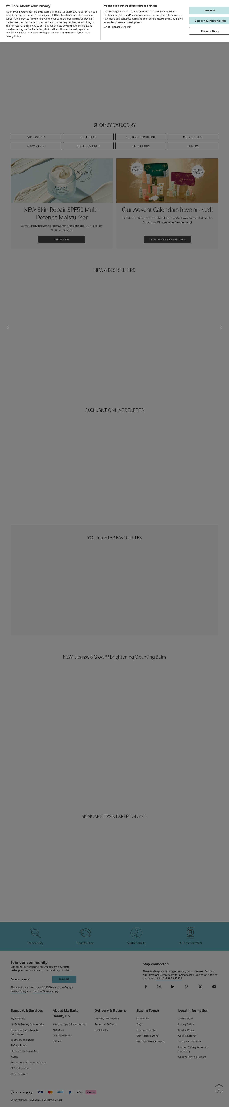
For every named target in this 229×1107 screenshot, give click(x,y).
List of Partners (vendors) (117, 26)
